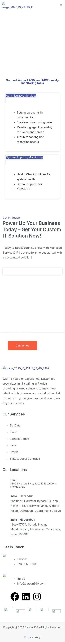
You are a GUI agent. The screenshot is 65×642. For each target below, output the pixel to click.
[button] (61, 5)
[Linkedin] (25, 596)
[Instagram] (37, 596)
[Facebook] (14, 596)
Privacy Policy (32, 637)
